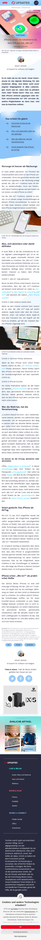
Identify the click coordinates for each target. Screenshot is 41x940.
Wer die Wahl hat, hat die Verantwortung (21, 142)
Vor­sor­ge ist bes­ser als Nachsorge (20, 126)
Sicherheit (30, 647)
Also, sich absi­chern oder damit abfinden (23, 134)
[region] (20, 918)
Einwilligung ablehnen (20, 932)
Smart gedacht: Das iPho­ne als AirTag (22, 150)
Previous (4, 740)
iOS (9, 647)
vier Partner (14, 909)
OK (20, 927)
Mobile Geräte (15, 7)
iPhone (18, 647)
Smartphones (26, 7)
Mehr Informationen (20, 936)
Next (37, 740)
